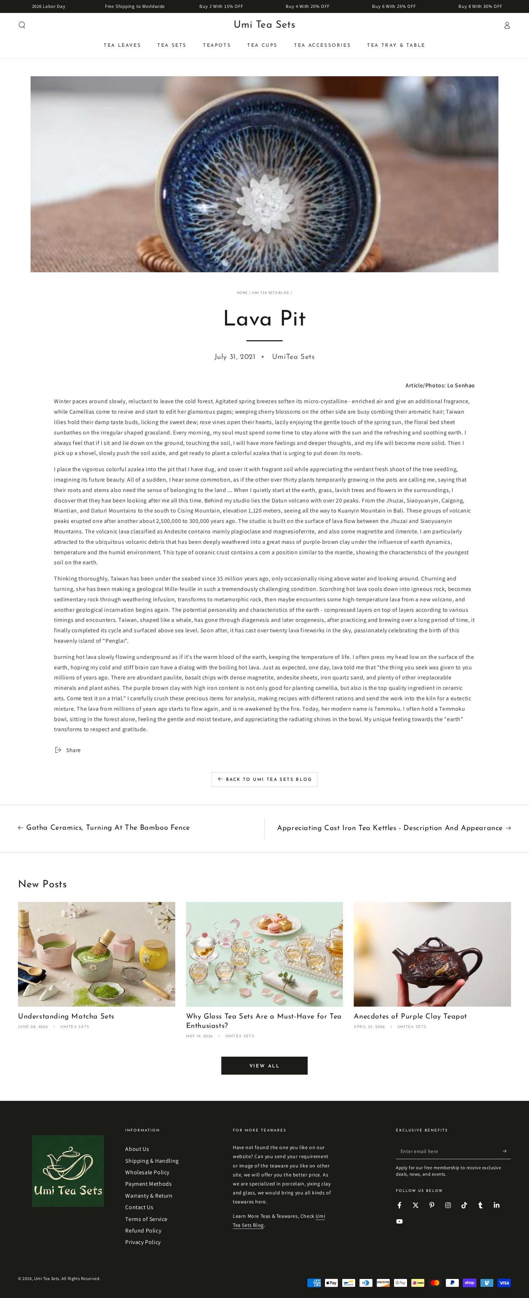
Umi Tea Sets (46, 1278)
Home (242, 292)
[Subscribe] (507, 1151)
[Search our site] (22, 25)
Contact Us (139, 1207)
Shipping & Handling (151, 1161)
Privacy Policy (142, 1242)
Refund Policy (143, 1230)
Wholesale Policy (147, 1172)
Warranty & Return (148, 1195)
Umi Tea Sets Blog (270, 292)
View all (264, 1066)
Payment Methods (148, 1184)
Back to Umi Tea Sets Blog (269, 780)
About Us (137, 1149)
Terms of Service (146, 1219)
